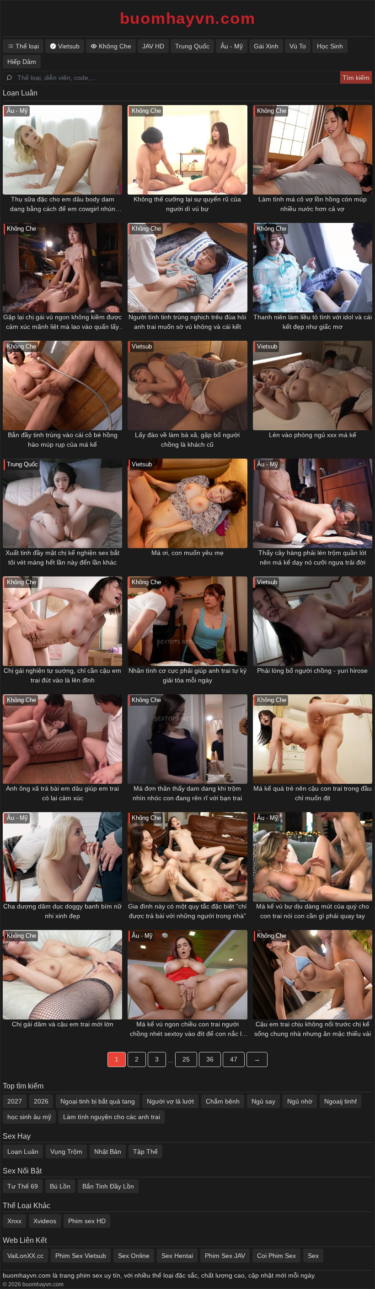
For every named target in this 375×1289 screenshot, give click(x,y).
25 (186, 1059)
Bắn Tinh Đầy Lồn (108, 1186)
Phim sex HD (87, 1221)
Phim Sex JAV (225, 1255)
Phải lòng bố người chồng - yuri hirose (312, 670)
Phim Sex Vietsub (80, 1255)
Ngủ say (263, 1101)
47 (233, 1059)
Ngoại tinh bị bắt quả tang (97, 1101)
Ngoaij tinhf (340, 1101)
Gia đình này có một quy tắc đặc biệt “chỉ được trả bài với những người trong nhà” (187, 911)
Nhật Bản (107, 1151)
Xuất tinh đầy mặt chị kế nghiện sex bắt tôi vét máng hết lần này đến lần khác (62, 557)
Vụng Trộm (66, 1151)
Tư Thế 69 (22, 1186)
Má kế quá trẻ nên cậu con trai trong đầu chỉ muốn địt (312, 793)
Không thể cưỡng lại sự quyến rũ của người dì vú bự (187, 203)
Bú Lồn (60, 1186)
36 (210, 1059)
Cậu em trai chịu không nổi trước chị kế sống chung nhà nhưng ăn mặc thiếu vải (312, 1028)
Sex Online (134, 1255)
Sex (313, 1255)
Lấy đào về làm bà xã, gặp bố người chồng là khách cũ (187, 439)
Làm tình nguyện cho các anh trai (111, 1116)
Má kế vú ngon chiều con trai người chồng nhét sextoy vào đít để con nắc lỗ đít (187, 1029)
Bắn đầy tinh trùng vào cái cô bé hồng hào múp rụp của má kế (63, 439)
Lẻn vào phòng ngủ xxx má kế (312, 434)
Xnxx (14, 1221)
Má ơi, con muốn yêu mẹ (187, 552)
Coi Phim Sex (276, 1255)
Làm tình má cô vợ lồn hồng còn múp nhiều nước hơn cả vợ (312, 203)
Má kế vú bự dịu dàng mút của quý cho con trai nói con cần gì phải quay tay (312, 911)
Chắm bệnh (223, 1101)
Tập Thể (145, 1151)
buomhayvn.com (188, 18)
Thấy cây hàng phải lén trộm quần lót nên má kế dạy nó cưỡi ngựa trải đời (312, 557)
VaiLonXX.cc (25, 1255)
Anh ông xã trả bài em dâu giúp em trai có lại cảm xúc (62, 793)
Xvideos (44, 1221)
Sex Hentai (177, 1255)
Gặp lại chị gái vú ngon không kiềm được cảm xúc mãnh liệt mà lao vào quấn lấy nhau (62, 322)
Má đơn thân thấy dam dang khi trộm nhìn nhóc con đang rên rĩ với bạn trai (187, 793)
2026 (41, 1101)
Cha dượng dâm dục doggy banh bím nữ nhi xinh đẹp (62, 911)
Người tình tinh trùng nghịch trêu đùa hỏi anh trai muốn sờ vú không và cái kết (187, 321)
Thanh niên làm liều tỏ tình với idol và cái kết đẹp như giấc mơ (312, 321)
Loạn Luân (22, 1151)
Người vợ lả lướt (170, 1101)
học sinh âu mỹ (29, 1116)
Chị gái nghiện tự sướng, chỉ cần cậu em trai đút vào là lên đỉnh (62, 675)
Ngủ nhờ (299, 1101)
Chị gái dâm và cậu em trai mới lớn (62, 1024)
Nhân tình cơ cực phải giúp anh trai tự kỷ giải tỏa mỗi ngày (187, 675)
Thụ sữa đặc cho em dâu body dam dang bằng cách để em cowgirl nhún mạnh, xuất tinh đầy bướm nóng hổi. (62, 204)
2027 (14, 1101)
